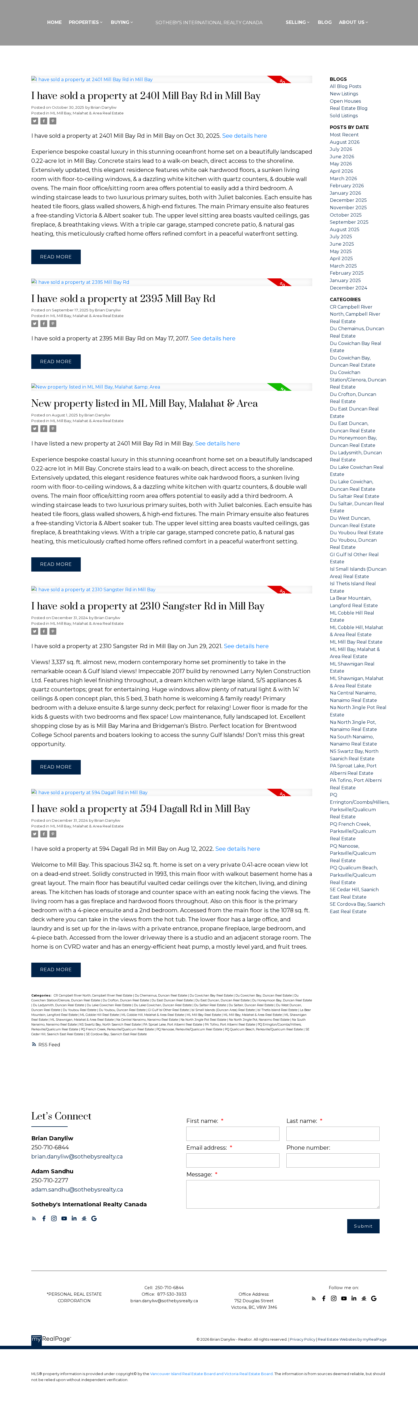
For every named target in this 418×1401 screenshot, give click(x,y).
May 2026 (341, 164)
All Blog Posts (345, 86)
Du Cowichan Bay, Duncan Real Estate (264, 995)
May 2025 (341, 251)
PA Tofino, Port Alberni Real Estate (230, 1024)
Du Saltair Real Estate (210, 1005)
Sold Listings (344, 115)
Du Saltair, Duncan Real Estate (251, 1005)
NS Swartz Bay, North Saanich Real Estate (110, 1024)
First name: (203, 1120)
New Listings (344, 93)
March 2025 (343, 266)
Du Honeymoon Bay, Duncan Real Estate (282, 1000)
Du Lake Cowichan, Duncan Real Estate (163, 1005)
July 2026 (341, 149)
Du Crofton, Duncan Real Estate (126, 1000)
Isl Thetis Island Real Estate (277, 1010)
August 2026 (344, 142)
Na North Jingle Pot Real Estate (204, 1020)
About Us (352, 22)
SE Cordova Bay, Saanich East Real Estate (116, 1034)
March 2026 (343, 178)
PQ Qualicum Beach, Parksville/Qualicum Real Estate (264, 1029)
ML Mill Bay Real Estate (204, 1015)
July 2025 (341, 236)
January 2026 (345, 193)
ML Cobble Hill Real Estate (100, 1015)
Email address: (207, 1147)
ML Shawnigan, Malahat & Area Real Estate (82, 1020)
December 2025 (348, 200)
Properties (84, 22)
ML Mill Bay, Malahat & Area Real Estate (87, 113)
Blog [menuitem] (325, 22)
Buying (120, 22)
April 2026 (341, 171)
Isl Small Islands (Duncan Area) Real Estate (223, 1010)
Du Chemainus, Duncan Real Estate (161, 995)
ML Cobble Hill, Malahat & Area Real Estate (153, 1015)
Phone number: (308, 1147)
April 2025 (341, 258)
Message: (200, 1174)
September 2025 (349, 222)
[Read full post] (171, 83)
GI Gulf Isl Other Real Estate (169, 1010)
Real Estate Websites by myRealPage (352, 1339)
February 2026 (347, 185)
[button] (34, 1218)
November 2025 (348, 207)
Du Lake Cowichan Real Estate (109, 1005)
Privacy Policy (302, 1339)
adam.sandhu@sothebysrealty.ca (77, 1189)
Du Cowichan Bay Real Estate (212, 995)
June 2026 (342, 156)
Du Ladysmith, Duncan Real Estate (59, 1005)
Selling (296, 22)
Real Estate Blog (349, 108)
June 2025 (342, 244)
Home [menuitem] (54, 22)
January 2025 (345, 280)
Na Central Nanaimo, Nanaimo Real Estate (147, 1020)
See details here (244, 135)
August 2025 (344, 229)
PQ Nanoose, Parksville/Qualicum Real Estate (189, 1029)
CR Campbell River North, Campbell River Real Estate (93, 995)
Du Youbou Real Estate (80, 1010)
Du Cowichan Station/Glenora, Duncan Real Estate (358, 380)
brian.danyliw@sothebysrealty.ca (77, 1156)
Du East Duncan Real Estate (173, 1000)
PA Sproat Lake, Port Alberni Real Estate (173, 1024)
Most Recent (344, 134)
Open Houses (345, 101)
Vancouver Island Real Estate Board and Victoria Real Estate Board (211, 1374)
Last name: (302, 1120)
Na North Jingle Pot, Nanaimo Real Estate (259, 1020)
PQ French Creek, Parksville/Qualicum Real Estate (118, 1029)
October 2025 (346, 215)
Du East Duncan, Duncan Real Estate (223, 1000)
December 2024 (348, 288)
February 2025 (347, 273)
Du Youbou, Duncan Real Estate (122, 1010)
